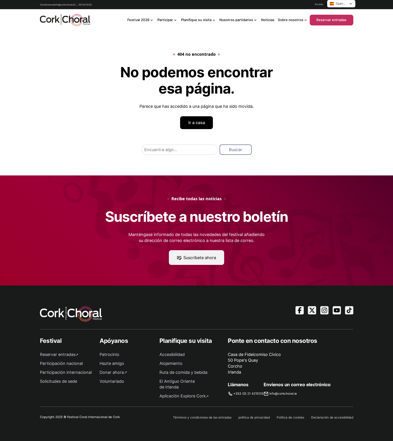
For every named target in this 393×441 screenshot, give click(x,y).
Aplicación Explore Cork (182, 396)
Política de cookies (290, 417)
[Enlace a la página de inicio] (65, 20)
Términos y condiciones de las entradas (202, 417)
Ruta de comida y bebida (183, 372)
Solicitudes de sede (58, 381)
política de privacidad (254, 417)
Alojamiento (170, 363)
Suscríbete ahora (199, 257)
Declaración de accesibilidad (332, 417)
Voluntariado (112, 381)
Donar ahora (112, 372)
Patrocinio (109, 354)
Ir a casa (196, 122)
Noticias (267, 20)
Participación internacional (66, 372)
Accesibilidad (172, 354)
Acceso (319, 4)
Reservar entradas (331, 20)
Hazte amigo (112, 363)
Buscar (235, 149)
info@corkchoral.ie (64, 4)
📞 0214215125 (83, 4)
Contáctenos (47, 4)
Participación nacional (61, 363)
